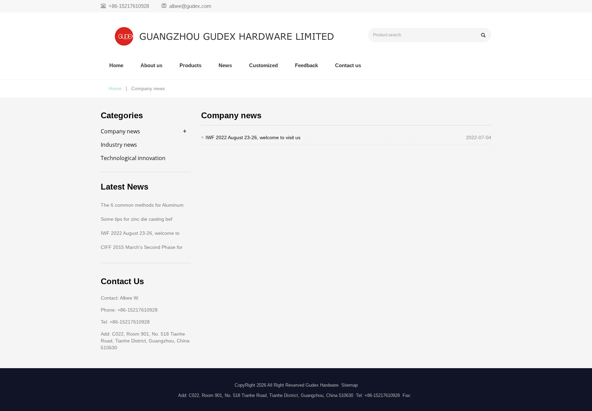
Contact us (348, 65)
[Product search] (483, 35)
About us (151, 65)
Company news (120, 131)
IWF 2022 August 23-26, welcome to (140, 233)
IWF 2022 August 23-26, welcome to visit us (253, 137)
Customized (263, 65)
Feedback (306, 65)
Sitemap (349, 385)
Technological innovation (133, 158)
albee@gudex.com (190, 6)
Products (190, 65)
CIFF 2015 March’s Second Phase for (142, 247)
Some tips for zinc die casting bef (136, 219)
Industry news (119, 144)
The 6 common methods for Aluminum (142, 205)
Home (116, 65)
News (225, 65)
